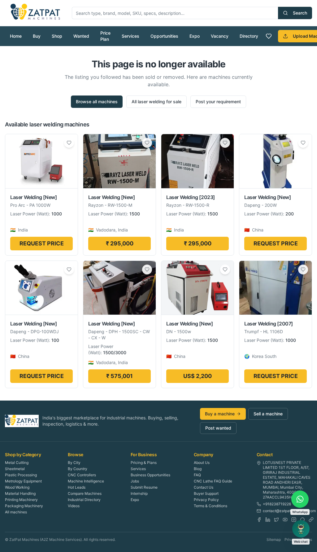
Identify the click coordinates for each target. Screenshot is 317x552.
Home (16, 36)
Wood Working (17, 487)
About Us (202, 462)
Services (130, 36)
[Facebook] (259, 519)
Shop (57, 36)
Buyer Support (206, 493)
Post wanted (218, 428)
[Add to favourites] (69, 143)
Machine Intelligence (86, 481)
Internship (139, 493)
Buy (37, 36)
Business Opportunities (150, 475)
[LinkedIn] (267, 519)
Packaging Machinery (24, 505)
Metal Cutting (16, 462)
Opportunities (164, 36)
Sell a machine (268, 413)
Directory (249, 36)
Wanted (81, 36)
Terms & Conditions (210, 505)
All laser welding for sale (156, 101)
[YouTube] (285, 519)
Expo (194, 36)
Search (300, 12)
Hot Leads (76, 487)
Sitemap (274, 539)
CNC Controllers (82, 475)
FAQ (197, 475)
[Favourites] (268, 36)
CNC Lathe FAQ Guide (213, 481)
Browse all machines (97, 101)
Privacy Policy (206, 499)
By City (74, 462)
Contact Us (203, 487)
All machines (16, 512)
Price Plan (105, 36)
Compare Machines (85, 493)
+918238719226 (277, 504)
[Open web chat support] (301, 528)
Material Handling (20, 493)
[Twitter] (276, 519)
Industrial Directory (84, 499)
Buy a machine (220, 413)
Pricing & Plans (144, 462)
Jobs (135, 481)
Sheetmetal (15, 468)
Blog (198, 468)
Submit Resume (144, 487)
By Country (77, 468)
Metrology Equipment (23, 481)
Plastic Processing (21, 475)
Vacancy (219, 36)
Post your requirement (218, 101)
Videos (74, 505)
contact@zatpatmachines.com (289, 510)
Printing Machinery (21, 499)
